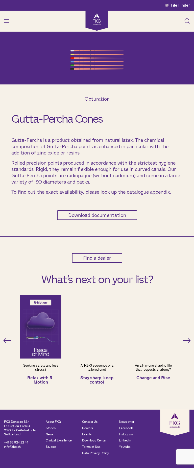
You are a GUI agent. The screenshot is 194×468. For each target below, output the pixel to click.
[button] (7, 341)
